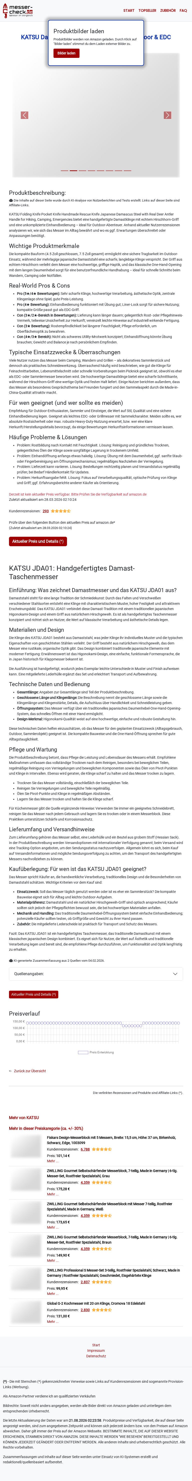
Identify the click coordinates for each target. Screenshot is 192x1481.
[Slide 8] (127, 171)
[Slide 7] (118, 171)
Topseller (147, 10)
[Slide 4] (91, 171)
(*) (38, 541)
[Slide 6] (109, 171)
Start (129, 10)
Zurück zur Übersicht (30, 1071)
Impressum (96, 1351)
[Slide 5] (100, 171)
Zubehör (168, 10)
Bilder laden (67, 53)
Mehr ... (53, 1161)
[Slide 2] (73, 171)
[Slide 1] (64, 171)
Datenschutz (96, 1356)
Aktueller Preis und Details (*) (33, 994)
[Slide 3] (82, 171)
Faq (183, 10)
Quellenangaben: (29, 973)
